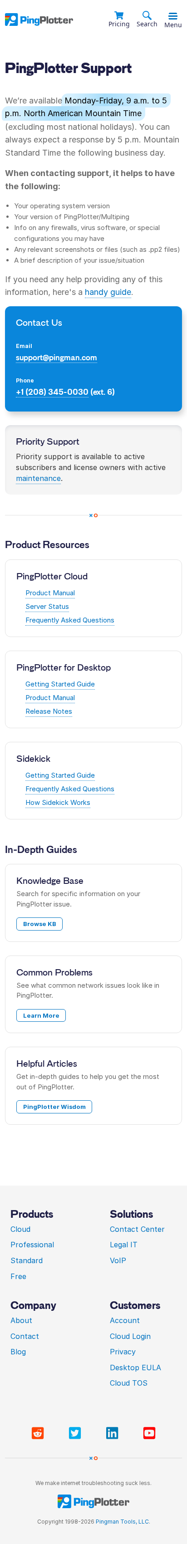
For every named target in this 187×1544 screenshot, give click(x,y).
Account (125, 1320)
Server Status (47, 606)
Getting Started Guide (60, 684)
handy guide (108, 292)
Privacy (123, 1351)
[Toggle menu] (172, 16)
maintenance (38, 478)
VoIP (118, 1260)
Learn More (41, 1015)
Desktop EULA (135, 1367)
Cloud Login (130, 1336)
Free (18, 1276)
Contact (24, 1336)
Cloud (20, 1229)
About (21, 1320)
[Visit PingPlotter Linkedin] (114, 1433)
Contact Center (137, 1229)
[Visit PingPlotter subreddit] (39, 1433)
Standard (26, 1260)
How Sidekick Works (57, 802)
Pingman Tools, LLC (122, 1521)
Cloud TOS (129, 1382)
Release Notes (48, 711)
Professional (32, 1244)
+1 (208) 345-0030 (52, 392)
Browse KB (39, 923)
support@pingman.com (56, 357)
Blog (18, 1351)
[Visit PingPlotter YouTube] (149, 1433)
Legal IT (124, 1244)
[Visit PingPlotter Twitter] (76, 1433)
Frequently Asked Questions (69, 620)
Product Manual (50, 592)
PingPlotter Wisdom (54, 1106)
